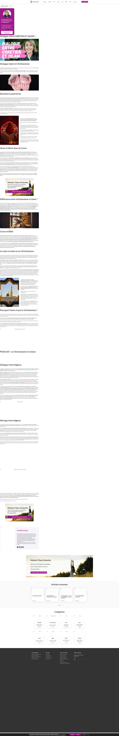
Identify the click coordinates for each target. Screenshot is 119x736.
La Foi (62, 1)
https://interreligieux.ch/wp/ (29, 382)
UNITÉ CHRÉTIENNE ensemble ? (79, 596)
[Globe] (19, 547)
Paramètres (84, 734)
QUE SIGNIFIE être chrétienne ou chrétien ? (52, 596)
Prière (70, 1)
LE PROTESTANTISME (37, 595)
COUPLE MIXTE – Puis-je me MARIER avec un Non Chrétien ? (66, 597)
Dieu (54, 1)
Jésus (58, 1)
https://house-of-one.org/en (27, 397)
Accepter (72, 734)
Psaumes (75, 1)
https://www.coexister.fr (15, 379)
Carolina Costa (13, 500)
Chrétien (49, 1)
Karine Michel (2, 500)
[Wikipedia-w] (17, 547)
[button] (19, 49)
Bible (66, 1)
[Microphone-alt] (23, 547)
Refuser (78, 734)
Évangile (44, 1)
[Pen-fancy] (21, 547)
